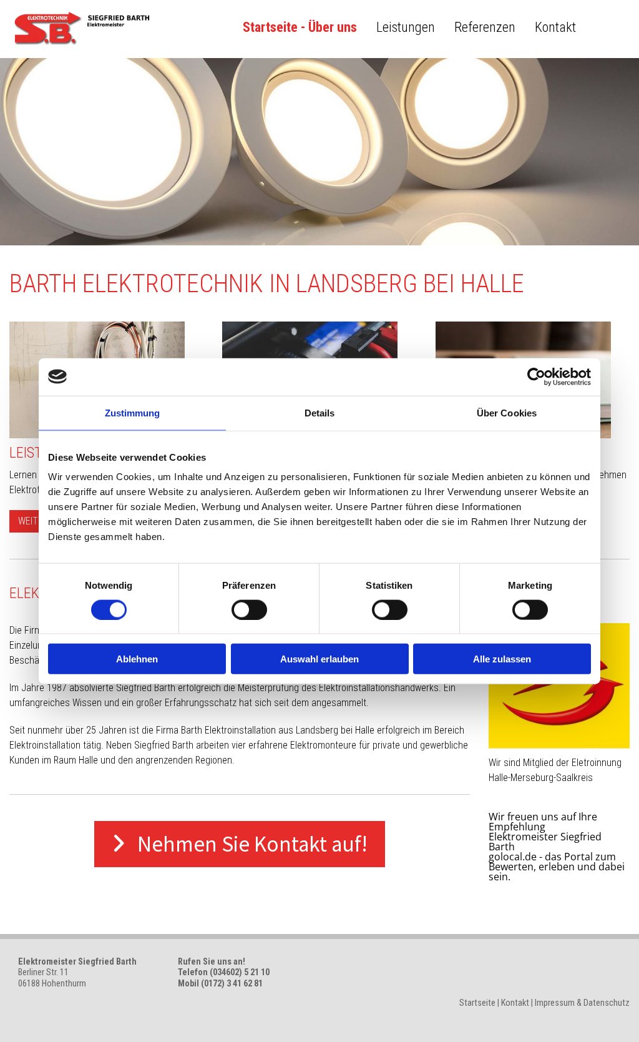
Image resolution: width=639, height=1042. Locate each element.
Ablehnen (137, 659)
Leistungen (405, 27)
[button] (33, 521)
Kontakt (555, 27)
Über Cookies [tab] (507, 412)
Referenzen (484, 27)
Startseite (477, 1003)
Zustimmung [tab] (132, 412)
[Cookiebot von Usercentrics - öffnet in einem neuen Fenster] (536, 376)
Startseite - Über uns (300, 27)
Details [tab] (320, 412)
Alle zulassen (502, 659)
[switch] (249, 609)
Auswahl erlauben (319, 659)
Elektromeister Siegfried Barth (545, 841)
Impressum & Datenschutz (582, 1003)
